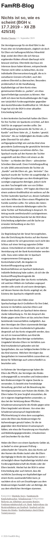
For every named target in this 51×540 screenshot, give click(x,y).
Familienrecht (32, 495)
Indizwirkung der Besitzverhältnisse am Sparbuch (24, 506)
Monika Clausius (8, 38)
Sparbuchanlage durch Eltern (31, 510)
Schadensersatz (24, 498)
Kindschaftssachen (9, 498)
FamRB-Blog (17, 6)
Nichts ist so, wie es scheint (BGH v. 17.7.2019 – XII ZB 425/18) (20, 24)
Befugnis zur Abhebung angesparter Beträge (20, 501)
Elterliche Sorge (19, 495)
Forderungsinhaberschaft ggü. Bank (16, 504)
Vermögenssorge (8, 512)
